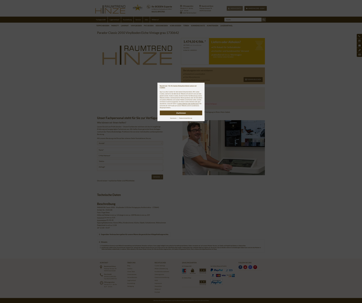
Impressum (173, 118)
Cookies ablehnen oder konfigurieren (188, 103)
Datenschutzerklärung (185, 118)
